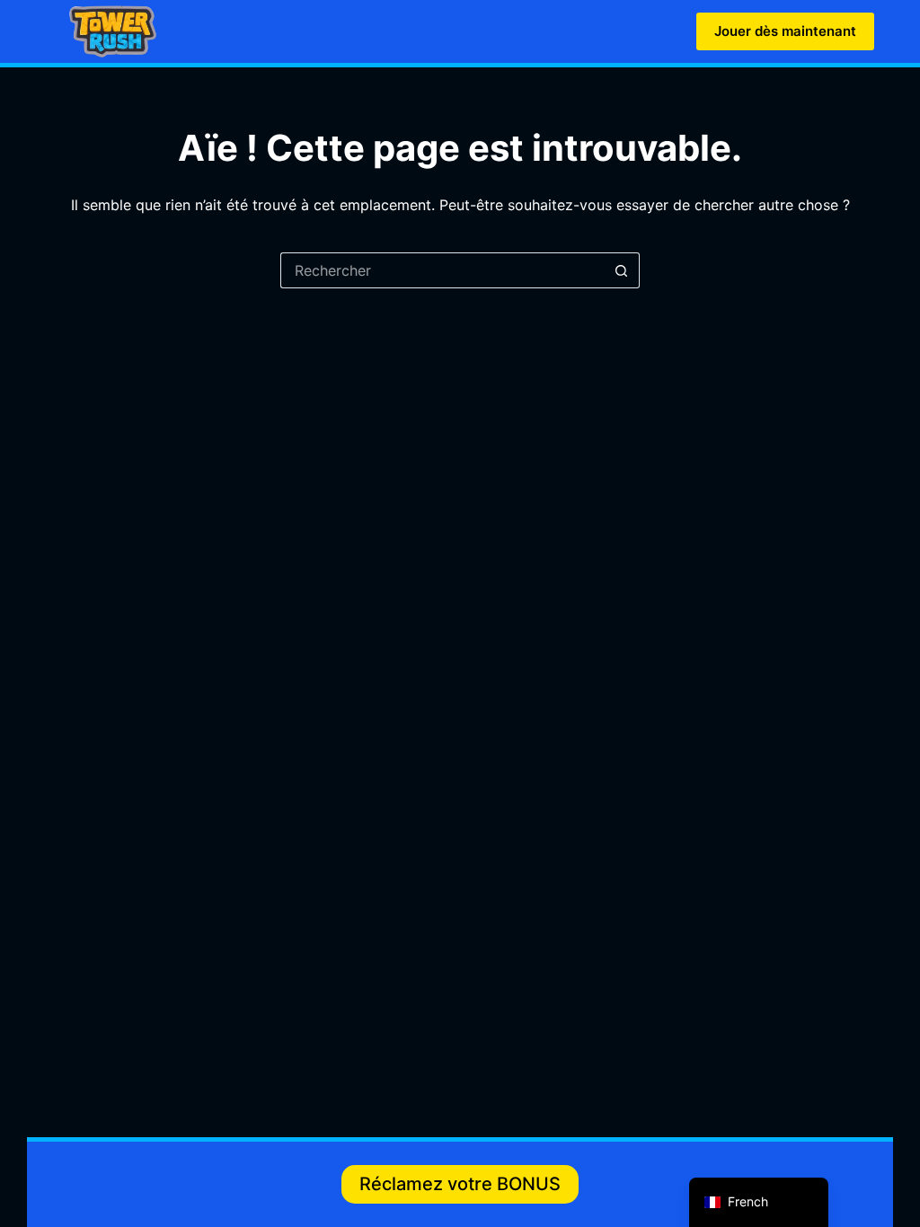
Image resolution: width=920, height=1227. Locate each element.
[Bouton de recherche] (622, 270)
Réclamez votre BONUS (460, 1184)
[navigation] (758, 1202)
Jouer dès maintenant (785, 31)
